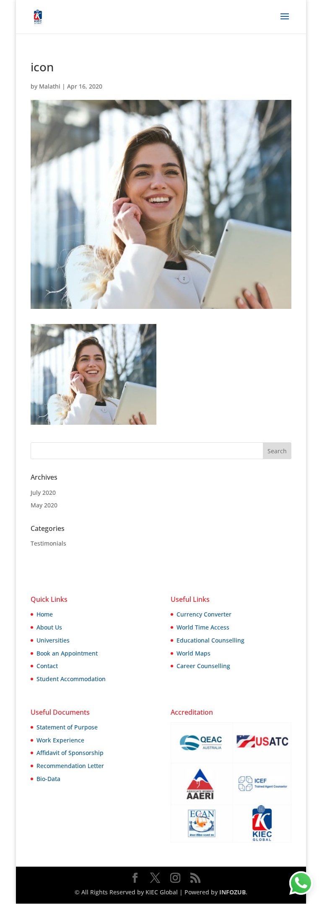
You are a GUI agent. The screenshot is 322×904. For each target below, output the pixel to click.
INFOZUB (232, 892)
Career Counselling (203, 666)
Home (44, 614)
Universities (53, 640)
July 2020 (43, 492)
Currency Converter (204, 614)
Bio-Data (48, 779)
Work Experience (60, 740)
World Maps (193, 653)
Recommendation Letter (70, 766)
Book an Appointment (67, 653)
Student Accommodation (71, 679)
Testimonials (48, 543)
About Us (49, 627)
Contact (47, 666)
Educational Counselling (210, 640)
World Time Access (203, 627)
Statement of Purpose (67, 727)
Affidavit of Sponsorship (70, 753)
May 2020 (44, 505)
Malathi (49, 86)
